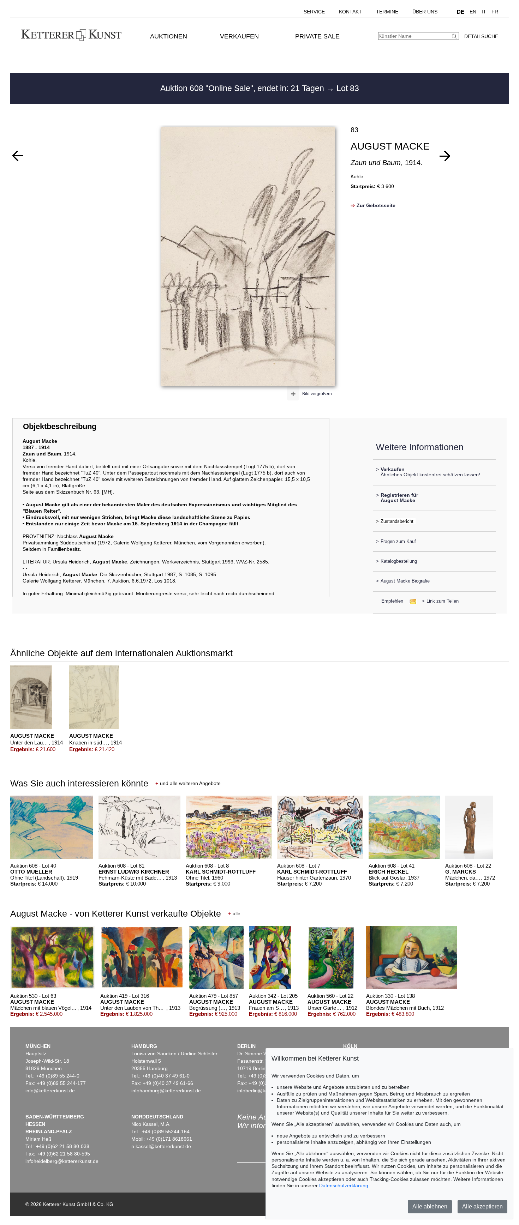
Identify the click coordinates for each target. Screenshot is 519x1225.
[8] (17, 156)
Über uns (424, 11)
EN (473, 11)
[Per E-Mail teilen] (411, 601)
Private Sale (317, 36)
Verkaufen (239, 36)
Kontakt (350, 11)
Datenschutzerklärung (343, 1185)
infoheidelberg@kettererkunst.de (62, 1161)
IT (484, 11)
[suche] (455, 36)
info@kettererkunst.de (50, 1090)
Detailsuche (481, 36)
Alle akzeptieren (482, 1206)
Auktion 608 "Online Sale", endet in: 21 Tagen (243, 88)
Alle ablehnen (429, 1206)
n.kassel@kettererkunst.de (161, 1146)
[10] (445, 156)
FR (494, 11)
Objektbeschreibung (59, 426)
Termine (387, 11)
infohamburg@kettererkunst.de (166, 1090)
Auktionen (168, 36)
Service (314, 11)
